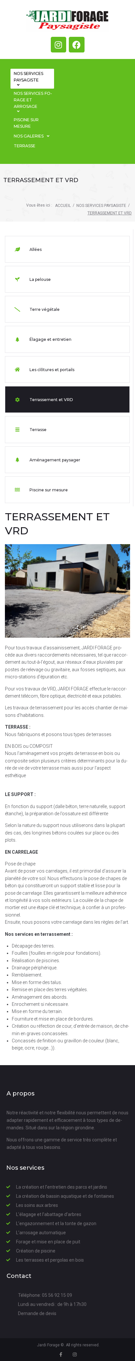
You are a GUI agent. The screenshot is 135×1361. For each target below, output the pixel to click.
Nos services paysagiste (101, 205)
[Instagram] (59, 44)
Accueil (63, 205)
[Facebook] (77, 44)
